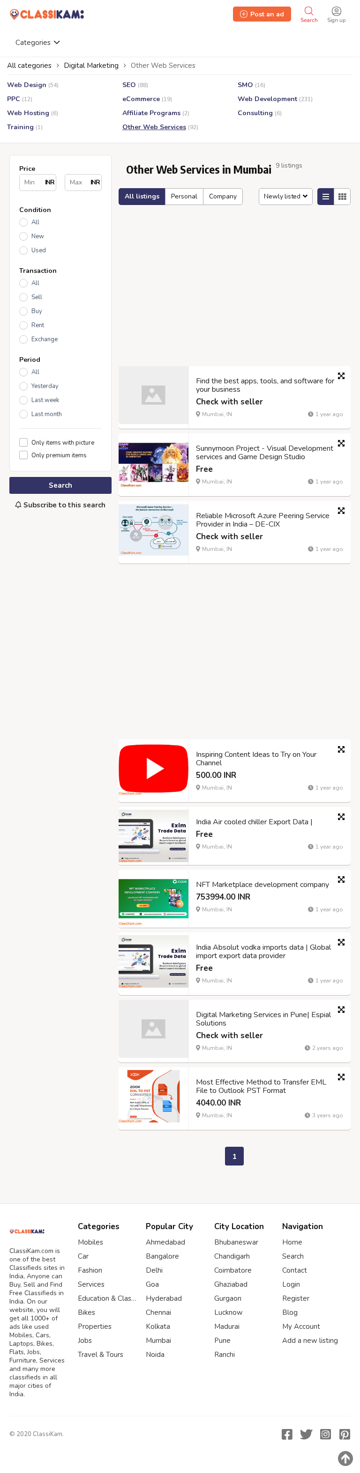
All (35, 222)
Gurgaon (227, 1298)
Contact (294, 1270)
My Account (301, 1326)
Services (91, 1284)
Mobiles (90, 1242)
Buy (36, 311)
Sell (36, 297)
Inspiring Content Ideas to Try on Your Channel (256, 758)
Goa (152, 1284)
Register (295, 1298)
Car (83, 1256)
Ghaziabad (231, 1284)
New (37, 236)
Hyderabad (164, 1298)
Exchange (44, 339)
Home (292, 1242)
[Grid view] (342, 196)
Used (38, 250)
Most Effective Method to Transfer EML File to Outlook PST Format (261, 1086)
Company (223, 196)
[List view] (325, 196)
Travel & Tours (100, 1354)
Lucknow (228, 1312)
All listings (142, 196)
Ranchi (224, 1354)
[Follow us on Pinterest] (344, 1434)
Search (60, 485)
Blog (290, 1312)
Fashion (90, 1270)
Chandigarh (232, 1256)
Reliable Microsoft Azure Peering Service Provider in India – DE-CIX (263, 520)
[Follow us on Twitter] (306, 1434)
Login (291, 1284)
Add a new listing (310, 1340)
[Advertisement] (60, 579)
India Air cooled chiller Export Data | (254, 822)
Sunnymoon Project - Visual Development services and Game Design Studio (264, 452)
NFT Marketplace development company (262, 884)
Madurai (227, 1326)
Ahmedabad (165, 1242)
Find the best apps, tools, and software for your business (265, 385)
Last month (46, 414)
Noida (155, 1354)
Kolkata (158, 1326)
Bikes (86, 1312)
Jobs (85, 1340)
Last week (45, 400)
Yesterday (45, 386)
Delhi (154, 1270)
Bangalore (162, 1256)
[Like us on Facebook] (287, 1434)
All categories (29, 65)
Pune (222, 1340)
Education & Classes (107, 1298)
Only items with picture (62, 443)
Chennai (158, 1312)
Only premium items (59, 455)
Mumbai (158, 1340)
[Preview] (341, 375)
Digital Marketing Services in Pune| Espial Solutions (263, 1019)
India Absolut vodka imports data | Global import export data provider (263, 951)
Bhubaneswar (236, 1242)
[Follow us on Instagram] (325, 1434)
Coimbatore (233, 1270)
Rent (37, 325)
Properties (95, 1326)
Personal (184, 196)
